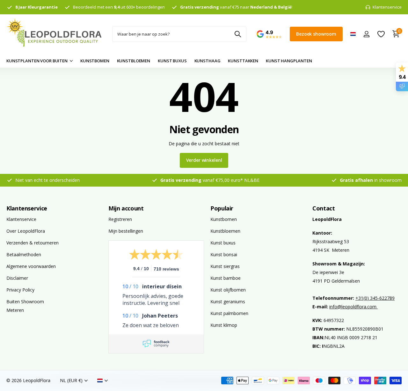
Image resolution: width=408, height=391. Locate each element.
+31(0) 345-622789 (375, 298)
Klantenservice (26, 208)
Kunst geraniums (227, 301)
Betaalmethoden (23, 254)
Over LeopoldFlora (25, 231)
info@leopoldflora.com (353, 307)
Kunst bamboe (225, 278)
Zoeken (237, 34)
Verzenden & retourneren (32, 243)
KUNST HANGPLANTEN (289, 61)
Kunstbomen (223, 219)
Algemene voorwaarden (31, 266)
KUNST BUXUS (172, 61)
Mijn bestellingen (125, 231)
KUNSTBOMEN (94, 61)
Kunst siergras (225, 266)
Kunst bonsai (223, 254)
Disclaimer (17, 278)
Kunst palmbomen (229, 313)
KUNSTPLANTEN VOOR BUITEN (37, 61)
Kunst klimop (223, 325)
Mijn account (126, 208)
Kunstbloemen (225, 231)
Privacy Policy (20, 290)
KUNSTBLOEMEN (133, 61)
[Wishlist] (380, 34)
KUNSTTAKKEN (243, 61)
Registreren (120, 219)
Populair (221, 208)
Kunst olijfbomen (228, 290)
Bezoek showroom (316, 34)
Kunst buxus (223, 243)
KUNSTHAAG (207, 61)
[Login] (366, 34)
